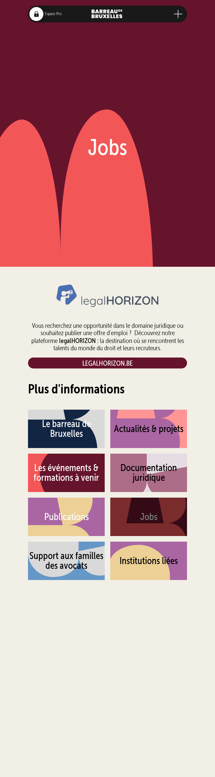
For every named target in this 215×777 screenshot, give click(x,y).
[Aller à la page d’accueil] (107, 14)
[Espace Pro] (36, 14)
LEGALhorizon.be (107, 363)
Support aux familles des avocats (66, 560)
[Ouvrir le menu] (178, 14)
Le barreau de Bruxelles (66, 428)
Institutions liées (149, 560)
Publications (66, 516)
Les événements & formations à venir (66, 472)
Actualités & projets (148, 428)
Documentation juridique (148, 472)
